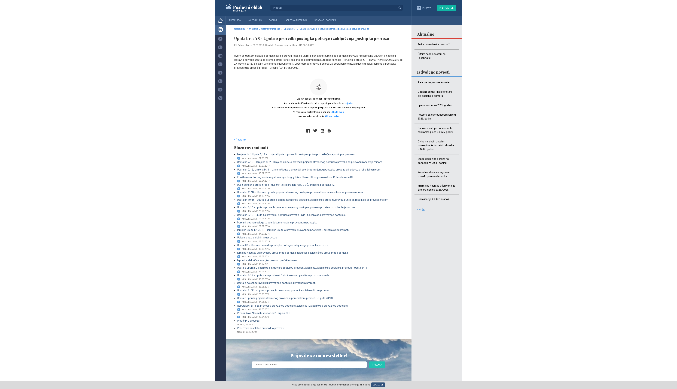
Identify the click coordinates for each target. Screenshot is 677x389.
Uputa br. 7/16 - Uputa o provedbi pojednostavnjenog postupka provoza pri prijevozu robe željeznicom (296, 209)
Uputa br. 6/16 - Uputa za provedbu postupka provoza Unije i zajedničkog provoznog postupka (291, 216)
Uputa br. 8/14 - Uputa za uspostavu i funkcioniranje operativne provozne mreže (283, 277)
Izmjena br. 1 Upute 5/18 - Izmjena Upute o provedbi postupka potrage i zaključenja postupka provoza (296, 156)
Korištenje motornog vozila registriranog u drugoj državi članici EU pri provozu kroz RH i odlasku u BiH (295, 179)
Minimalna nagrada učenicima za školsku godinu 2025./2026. (436, 187)
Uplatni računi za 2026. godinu (435, 105)
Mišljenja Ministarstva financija (264, 29)
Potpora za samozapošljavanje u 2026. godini (437, 116)
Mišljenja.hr (247, 8)
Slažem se (378, 385)
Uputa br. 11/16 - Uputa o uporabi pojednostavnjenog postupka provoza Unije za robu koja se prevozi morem (300, 194)
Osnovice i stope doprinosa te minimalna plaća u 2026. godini (435, 130)
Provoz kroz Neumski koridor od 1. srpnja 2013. (264, 315)
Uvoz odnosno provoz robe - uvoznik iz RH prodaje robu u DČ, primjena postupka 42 (285, 186)
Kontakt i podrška (325, 20)
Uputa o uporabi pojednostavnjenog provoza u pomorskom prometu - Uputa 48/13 (285, 300)
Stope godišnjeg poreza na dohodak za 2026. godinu (433, 160)
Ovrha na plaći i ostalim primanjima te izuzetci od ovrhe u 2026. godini (436, 145)
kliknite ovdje (337, 112)
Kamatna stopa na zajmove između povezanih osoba (434, 174)
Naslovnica (239, 29)
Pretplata (235, 20)
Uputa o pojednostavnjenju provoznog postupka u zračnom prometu (276, 284)
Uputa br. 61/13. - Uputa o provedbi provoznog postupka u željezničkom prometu (283, 292)
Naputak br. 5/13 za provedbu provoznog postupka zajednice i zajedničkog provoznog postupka (292, 307)
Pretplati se (446, 8)
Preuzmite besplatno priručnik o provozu (260, 330)
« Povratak (240, 139)
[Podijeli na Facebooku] (308, 131)
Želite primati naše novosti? (434, 44)
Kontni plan (255, 20)
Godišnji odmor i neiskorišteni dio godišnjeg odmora (435, 93)
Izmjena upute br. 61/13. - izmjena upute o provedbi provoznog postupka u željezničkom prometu (293, 231)
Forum (273, 20)
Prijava (377, 364)
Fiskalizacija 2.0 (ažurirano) (433, 199)
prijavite (349, 103)
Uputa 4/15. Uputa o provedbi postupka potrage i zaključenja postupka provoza (282, 247)
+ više (421, 209)
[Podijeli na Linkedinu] (322, 131)
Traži (400, 8)
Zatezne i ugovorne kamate (434, 82)
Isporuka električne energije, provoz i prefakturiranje (267, 262)
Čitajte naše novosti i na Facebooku (432, 56)
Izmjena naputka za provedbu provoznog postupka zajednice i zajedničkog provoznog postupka (292, 254)
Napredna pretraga (295, 20)
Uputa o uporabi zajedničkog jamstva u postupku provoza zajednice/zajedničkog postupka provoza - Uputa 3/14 (302, 269)
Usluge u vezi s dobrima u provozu (257, 239)
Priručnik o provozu (248, 322)
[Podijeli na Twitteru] (315, 131)
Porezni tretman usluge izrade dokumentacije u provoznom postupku (277, 224)
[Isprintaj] (329, 131)
